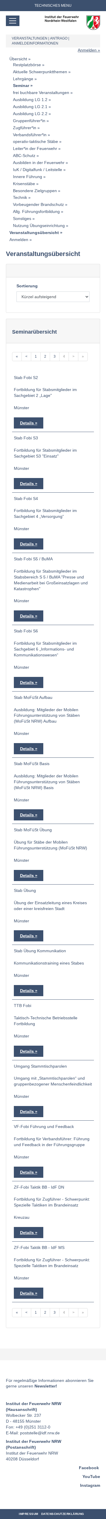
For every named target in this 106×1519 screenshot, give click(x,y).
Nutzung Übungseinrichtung (39, 225)
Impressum (28, 1513)
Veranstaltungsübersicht (34, 232)
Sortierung (27, 286)
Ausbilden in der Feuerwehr (38, 162)
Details (27, 423)
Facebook (89, 1467)
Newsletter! (45, 1386)
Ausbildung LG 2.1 (30, 106)
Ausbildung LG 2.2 (30, 113)
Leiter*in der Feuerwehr (35, 148)
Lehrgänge (23, 78)
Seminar (21, 85)
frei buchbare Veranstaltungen (41, 92)
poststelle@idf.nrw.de (40, 1433)
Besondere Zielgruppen (35, 190)
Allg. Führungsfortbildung (36, 211)
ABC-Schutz (24, 155)
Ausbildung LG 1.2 (30, 99)
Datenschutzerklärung (62, 1513)
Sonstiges (22, 218)
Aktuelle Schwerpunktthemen (40, 71)
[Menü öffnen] (12, 21)
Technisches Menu (53, 6)
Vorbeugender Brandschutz (38, 204)
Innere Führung (27, 176)
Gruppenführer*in (29, 120)
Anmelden (87, 50)
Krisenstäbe (24, 183)
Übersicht (18, 59)
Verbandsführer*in (30, 134)
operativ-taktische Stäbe (35, 141)
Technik (20, 197)
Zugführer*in (24, 127)
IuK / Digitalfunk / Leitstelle (37, 169)
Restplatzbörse (27, 64)
